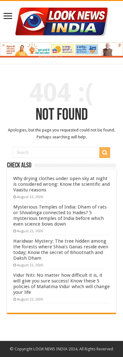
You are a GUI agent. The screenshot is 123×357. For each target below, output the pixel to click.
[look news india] (61, 20)
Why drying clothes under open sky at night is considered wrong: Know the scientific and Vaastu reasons (61, 184)
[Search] (104, 152)
